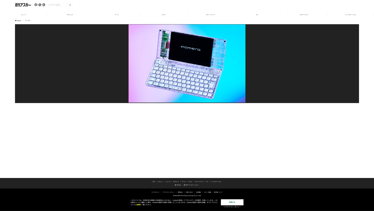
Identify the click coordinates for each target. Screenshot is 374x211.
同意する (232, 202)
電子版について (218, 192)
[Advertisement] (323, 5)
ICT (210, 15)
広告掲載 (198, 192)
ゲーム (70, 15)
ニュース (168, 181)
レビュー (160, 181)
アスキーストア (257, 15)
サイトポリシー (156, 192)
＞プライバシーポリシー (232, 207)
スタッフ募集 (207, 192)
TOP (350, 15)
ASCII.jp (179, 185)
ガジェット (23, 15)
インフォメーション (304, 15)
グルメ (117, 15)
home (19, 20)
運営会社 (180, 192)
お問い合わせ (189, 192)
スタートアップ (163, 15)
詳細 (138, 205)
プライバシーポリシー (169, 192)
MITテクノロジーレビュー (192, 185)
